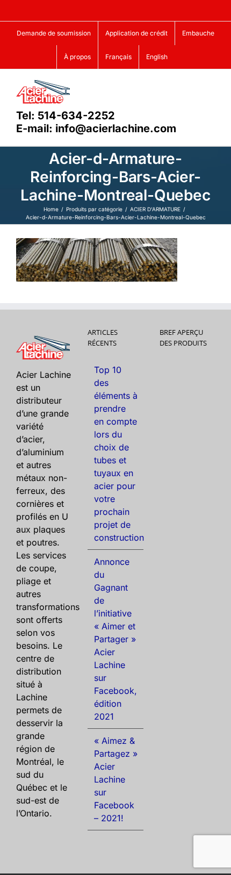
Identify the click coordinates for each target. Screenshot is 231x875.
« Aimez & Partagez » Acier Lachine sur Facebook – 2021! (116, 779)
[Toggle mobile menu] (210, 85)
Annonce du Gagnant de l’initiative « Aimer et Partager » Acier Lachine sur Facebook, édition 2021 (115, 639)
